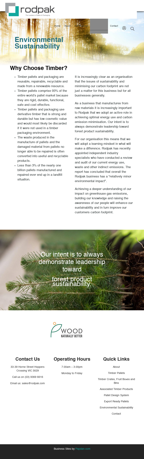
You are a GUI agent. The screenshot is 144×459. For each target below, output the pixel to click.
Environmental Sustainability (116, 407)
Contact (116, 414)
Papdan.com (82, 449)
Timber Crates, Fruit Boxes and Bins (116, 381)
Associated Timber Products (116, 389)
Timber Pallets (116, 373)
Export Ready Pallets (116, 401)
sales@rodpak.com (33, 383)
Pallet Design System (116, 395)
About (116, 367)
